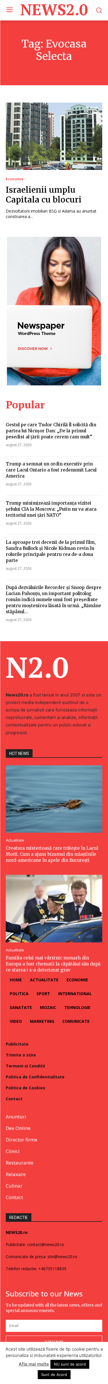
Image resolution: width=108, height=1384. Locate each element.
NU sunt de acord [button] (70, 1364)
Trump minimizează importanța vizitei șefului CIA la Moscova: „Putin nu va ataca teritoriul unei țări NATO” (51, 509)
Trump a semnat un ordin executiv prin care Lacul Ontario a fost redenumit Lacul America (51, 470)
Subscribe (54, 1341)
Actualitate (15, 840)
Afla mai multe (34, 1364)
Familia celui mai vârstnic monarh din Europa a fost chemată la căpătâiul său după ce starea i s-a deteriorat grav (53, 964)
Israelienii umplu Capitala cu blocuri (44, 195)
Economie (15, 179)
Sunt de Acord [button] (54, 1374)
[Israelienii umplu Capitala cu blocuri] (54, 136)
